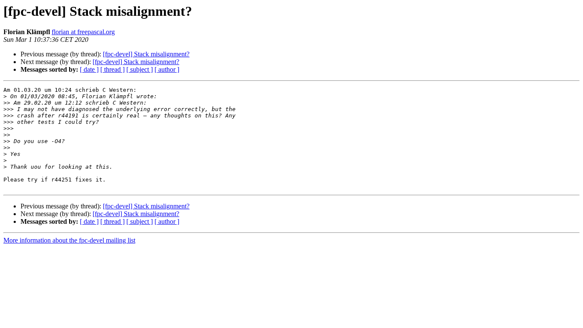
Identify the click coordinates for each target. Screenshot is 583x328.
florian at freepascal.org (83, 31)
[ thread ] (112, 69)
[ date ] (89, 69)
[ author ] (166, 69)
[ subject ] (139, 69)
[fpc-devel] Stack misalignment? (146, 54)
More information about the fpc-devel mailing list (69, 240)
